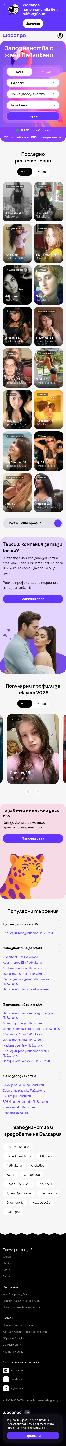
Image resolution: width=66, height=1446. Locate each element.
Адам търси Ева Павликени (22, 962)
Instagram (17, 1370)
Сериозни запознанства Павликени (28, 933)
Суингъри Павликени (18, 1096)
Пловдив (8, 1263)
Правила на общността (18, 1325)
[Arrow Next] (37, 791)
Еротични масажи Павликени (24, 1090)
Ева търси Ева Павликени (21, 957)
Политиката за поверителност (27, 1427)
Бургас (7, 1276)
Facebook (16, 1379)
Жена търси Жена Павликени (24, 974)
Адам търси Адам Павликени (23, 1023)
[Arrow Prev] (28, 791)
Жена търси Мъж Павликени (23, 1040)
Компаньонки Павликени (20, 1107)
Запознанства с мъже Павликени (26, 989)
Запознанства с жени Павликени (26, 1061)
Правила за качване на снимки (21, 1300)
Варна (6, 1270)
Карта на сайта (13, 1351)
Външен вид (10, 1344)
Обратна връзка (13, 1338)
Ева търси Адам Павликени (22, 1034)
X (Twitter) (17, 1388)
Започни (33, 23)
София (7, 1257)
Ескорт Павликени (16, 1113)
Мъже (46, 72)
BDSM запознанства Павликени (25, 1102)
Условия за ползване (15, 1294)
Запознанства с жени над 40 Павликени (31, 1029)
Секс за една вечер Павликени (24, 1085)
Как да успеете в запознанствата (25, 1331)
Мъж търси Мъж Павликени (23, 1045)
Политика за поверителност (21, 1307)
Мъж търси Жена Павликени (23, 968)
